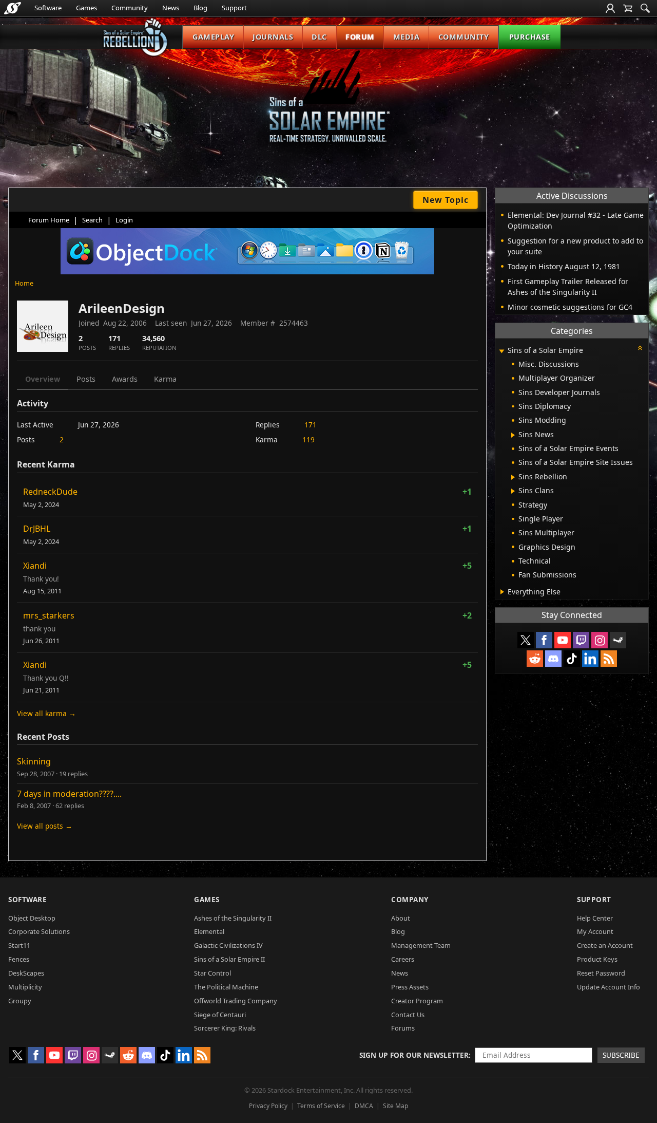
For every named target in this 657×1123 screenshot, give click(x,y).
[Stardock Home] (12, 8)
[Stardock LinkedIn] (590, 658)
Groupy (19, 1000)
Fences (18, 959)
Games (86, 7)
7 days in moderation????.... (69, 793)
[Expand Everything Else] (502, 591)
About (400, 918)
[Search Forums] (645, 8)
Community (129, 7)
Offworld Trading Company (235, 1000)
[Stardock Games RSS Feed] (609, 658)
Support (234, 7)
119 (308, 439)
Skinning (34, 761)
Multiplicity (25, 986)
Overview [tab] (42, 379)
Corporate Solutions (39, 931)
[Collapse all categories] (640, 348)
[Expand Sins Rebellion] (513, 477)
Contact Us (407, 1014)
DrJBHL (36, 528)
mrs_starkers (48, 615)
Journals (273, 37)
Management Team (421, 945)
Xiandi (35, 565)
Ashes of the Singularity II (233, 918)
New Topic (445, 199)
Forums (403, 1028)
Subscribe (621, 1055)
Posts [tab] (85, 379)
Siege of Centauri (220, 1014)
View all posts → (44, 826)
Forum (360, 37)
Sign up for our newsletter (414, 1055)
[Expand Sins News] (513, 435)
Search (92, 219)
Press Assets (410, 986)
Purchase (529, 37)
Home (24, 283)
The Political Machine (226, 986)
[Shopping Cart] (627, 8)
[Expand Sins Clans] (513, 491)
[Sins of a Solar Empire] (328, 104)
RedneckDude (50, 491)
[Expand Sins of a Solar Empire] (501, 351)
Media (406, 37)
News (170, 7)
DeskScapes (26, 973)
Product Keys (597, 959)
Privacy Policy (268, 1105)
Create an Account (605, 945)
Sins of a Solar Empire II (229, 959)
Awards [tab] (125, 379)
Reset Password (601, 973)
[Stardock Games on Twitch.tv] (581, 640)
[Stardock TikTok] (572, 658)
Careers (402, 959)
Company (410, 899)
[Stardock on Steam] (618, 640)
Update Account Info (608, 986)
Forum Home (48, 219)
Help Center (595, 918)
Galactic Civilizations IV (228, 945)
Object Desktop (31, 918)
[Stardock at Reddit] (535, 658)
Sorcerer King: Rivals (225, 1028)
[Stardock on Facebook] (544, 640)
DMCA (364, 1105)
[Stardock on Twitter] (525, 640)
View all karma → (46, 713)
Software (48, 7)
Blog (200, 7)
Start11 (19, 945)
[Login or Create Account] (610, 8)
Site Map (395, 1105)
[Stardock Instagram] (599, 640)
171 (310, 424)
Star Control (212, 973)
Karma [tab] (165, 379)
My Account (595, 931)
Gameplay (213, 37)
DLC (319, 37)
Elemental (209, 931)
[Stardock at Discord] (553, 658)
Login (124, 219)
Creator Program (417, 1000)
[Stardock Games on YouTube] (562, 640)
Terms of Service (321, 1105)
